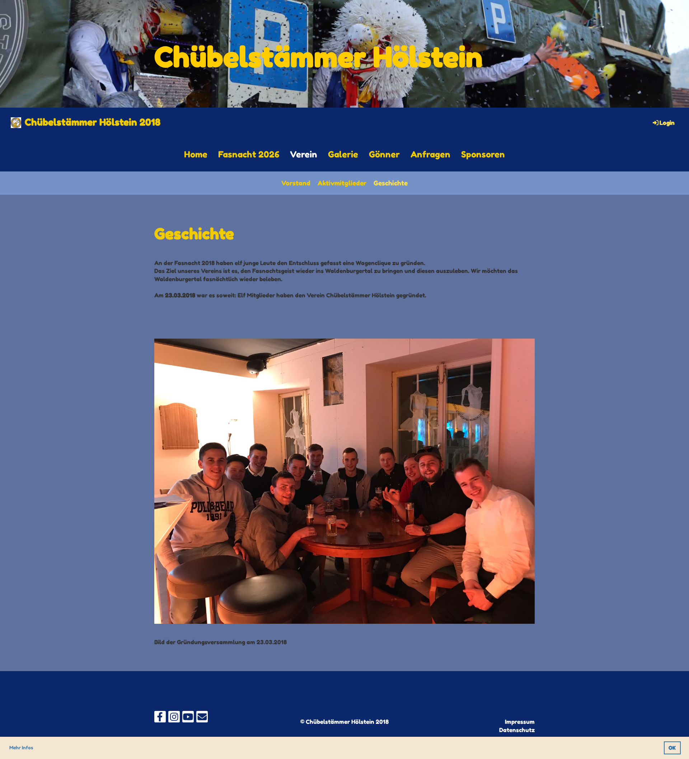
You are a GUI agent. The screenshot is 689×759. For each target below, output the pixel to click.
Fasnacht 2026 (248, 154)
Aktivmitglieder (342, 183)
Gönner (384, 154)
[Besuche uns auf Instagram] (174, 718)
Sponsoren (483, 154)
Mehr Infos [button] (21, 747)
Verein (303, 154)
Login (667, 122)
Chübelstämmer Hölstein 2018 (92, 122)
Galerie (343, 154)
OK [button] (672, 748)
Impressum (520, 721)
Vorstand (295, 183)
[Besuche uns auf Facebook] (160, 718)
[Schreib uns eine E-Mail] (202, 718)
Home (195, 154)
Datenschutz (517, 730)
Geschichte (391, 183)
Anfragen (430, 154)
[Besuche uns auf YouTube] (188, 718)
